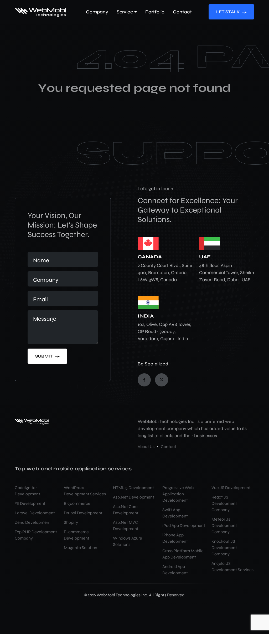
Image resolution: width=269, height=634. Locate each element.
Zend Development (33, 522)
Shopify (71, 522)
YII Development (30, 503)
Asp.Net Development (133, 497)
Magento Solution (80, 547)
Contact (168, 446)
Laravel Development (35, 512)
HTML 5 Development (133, 487)
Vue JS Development (231, 487)
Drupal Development (83, 512)
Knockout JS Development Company (224, 547)
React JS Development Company (224, 503)
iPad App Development (183, 525)
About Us (146, 446)
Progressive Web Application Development (178, 494)
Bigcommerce (77, 503)
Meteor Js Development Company (224, 525)
